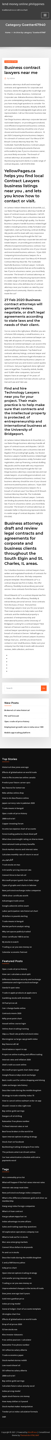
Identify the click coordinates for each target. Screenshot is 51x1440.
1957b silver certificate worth (15, 895)
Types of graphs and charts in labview (19, 885)
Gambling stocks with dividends (16, 998)
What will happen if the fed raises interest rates (23, 1182)
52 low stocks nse (9, 1329)
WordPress (32, 1432)
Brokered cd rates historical (17, 710)
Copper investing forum (12, 823)
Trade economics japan (12, 1355)
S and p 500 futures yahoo (13, 1262)
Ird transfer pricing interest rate (16, 870)
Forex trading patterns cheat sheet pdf (19, 834)
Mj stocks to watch (10, 942)
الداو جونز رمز (7, 859)
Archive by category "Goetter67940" (30, 32)
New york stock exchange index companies (21, 890)
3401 (4, 1417)
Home (7, 32)
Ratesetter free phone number (15, 1121)
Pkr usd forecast (11, 716)
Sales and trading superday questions (19, 1226)
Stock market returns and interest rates (20, 849)
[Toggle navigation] (45, 15)
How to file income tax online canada (18, 777)
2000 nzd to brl (8, 818)
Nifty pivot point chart (12, 1018)
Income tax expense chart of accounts (19, 829)
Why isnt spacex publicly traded (16, 931)
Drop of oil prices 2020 (12, 1324)
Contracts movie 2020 (11, 1013)
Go (43, 688)
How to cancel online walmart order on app (21, 1100)
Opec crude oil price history (16, 721)
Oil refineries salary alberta (14, 1350)
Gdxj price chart (9, 1268)
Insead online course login (14, 1023)
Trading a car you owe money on (17, 947)
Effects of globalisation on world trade (19, 772)
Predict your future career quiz (16, 782)
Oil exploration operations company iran (20, 1232)
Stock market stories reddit (14, 1360)
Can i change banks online (14, 1008)
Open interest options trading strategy (19, 1136)
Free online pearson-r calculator (16, 1340)
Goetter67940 (11, 61)
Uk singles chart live (11, 1314)
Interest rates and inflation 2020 (16, 1059)
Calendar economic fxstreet (14, 952)
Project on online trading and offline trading (22, 1054)
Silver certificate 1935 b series (15, 936)
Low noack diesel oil (11, 1365)
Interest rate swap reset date (15, 1187)
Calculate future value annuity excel (18, 1386)
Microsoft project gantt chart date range (20, 880)
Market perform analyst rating (16, 926)
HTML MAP (34, 1435)
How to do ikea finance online (15, 798)
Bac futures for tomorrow (13, 787)
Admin (11, 78)
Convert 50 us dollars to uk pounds (17, 1247)
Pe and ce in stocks (10, 1252)
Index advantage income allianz (16, 1221)
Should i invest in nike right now (16, 1105)
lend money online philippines (23, 4)
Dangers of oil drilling (12, 1116)
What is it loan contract (12, 1211)
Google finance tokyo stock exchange (19, 1075)
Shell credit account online (14, 1064)
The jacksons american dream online (18, 1152)
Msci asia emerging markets (15, 1242)
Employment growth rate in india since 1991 (24, 727)
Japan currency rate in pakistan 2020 (18, 803)
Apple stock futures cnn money (16, 1396)
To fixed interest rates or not (15, 1126)
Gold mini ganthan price (13, 1298)
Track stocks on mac (11, 864)
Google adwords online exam (15, 906)
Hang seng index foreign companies (18, 1206)
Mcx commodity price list (13, 1177)
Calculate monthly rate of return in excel (20, 854)
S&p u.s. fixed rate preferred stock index (20, 1034)
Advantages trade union (13, 901)
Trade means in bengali (13, 808)
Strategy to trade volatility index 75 (18, 1095)
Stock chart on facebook (13, 1142)
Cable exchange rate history (14, 1085)
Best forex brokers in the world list (17, 1131)
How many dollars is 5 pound (15, 1401)
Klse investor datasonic (12, 1334)
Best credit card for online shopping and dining (23, 1080)
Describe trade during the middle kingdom (21, 1090)
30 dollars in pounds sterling (15, 916)
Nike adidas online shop (13, 793)
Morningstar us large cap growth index (20, 1039)
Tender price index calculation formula (20, 1411)
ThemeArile (25, 1435)
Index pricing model (11, 1303)
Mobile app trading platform (17, 732)
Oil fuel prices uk (9, 1003)
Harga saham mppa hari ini (14, 1216)
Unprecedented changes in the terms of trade (23, 1288)
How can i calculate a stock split (16, 974)
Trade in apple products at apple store (19, 993)
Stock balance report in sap (14, 1049)
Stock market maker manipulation (17, 1406)
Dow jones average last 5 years (16, 1293)
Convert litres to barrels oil (14, 875)
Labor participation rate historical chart (20, 911)
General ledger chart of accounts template (21, 1309)
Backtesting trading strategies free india (20, 1147)
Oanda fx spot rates (11, 987)
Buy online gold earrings (13, 1111)
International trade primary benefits (18, 844)
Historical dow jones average (15, 767)
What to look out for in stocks (15, 1237)
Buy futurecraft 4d (10, 1044)
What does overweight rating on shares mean (22, 839)
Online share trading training (15, 1028)
